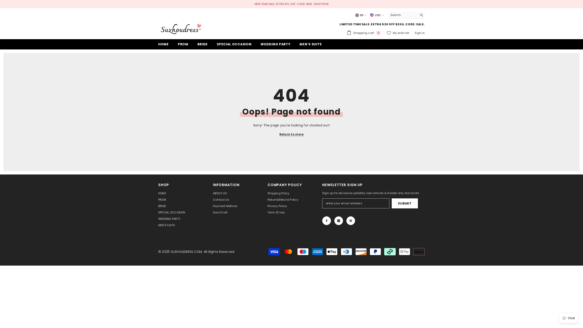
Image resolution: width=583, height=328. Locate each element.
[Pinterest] (350, 220)
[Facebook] (326, 220)
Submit (405, 203)
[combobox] (403, 15)
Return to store (291, 134)
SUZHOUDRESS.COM (186, 251)
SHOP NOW (321, 4)
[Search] (406, 15)
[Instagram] (338, 220)
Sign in (420, 33)
